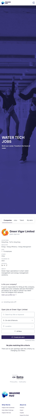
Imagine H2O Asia (6, 412)
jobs (15, 220)
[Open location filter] (32, 326)
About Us (23, 405)
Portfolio (22, 407)
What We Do (6, 405)
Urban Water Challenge (7, 410)
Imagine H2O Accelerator (8, 407)
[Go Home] (6, 2)
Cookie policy (22, 381)
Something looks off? (10, 302)
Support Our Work (24, 415)
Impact (21, 410)
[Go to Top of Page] (11, 397)
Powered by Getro (30, 340)
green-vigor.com (15, 234)
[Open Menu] (33, 3)
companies (8, 220)
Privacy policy (13, 381)
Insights (22, 412)
